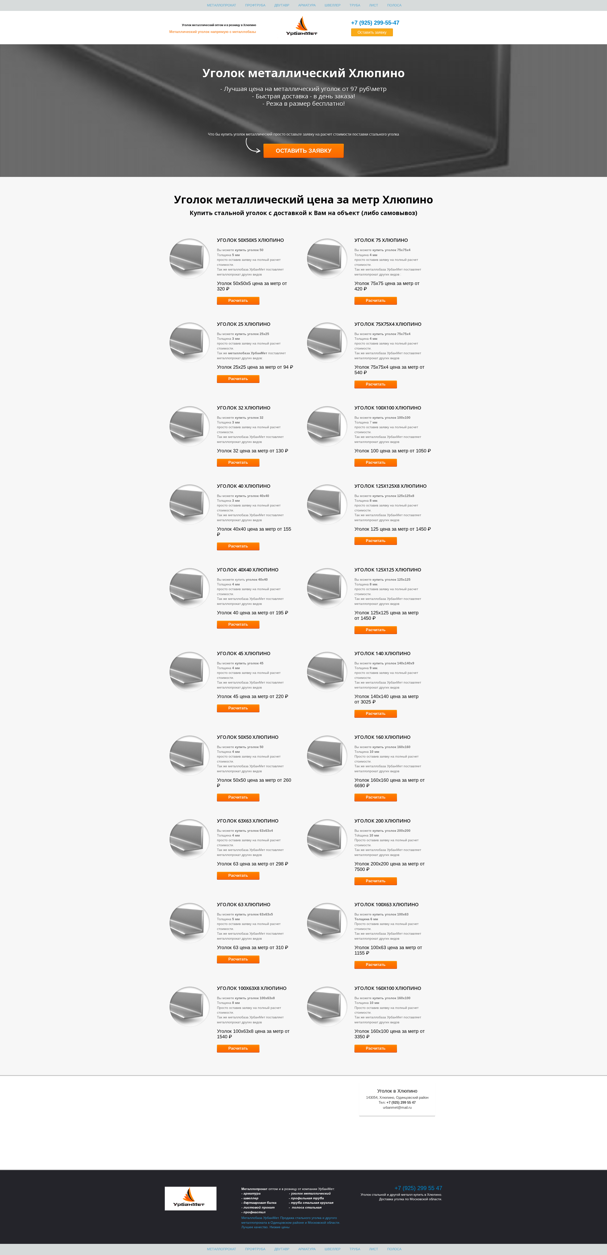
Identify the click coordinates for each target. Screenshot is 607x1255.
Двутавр (281, 5)
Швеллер (332, 5)
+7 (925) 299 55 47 (418, 1188)
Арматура (307, 5)
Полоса (394, 5)
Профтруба (255, 5)
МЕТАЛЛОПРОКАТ (221, 5)
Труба (354, 5)
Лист (373, 5)
